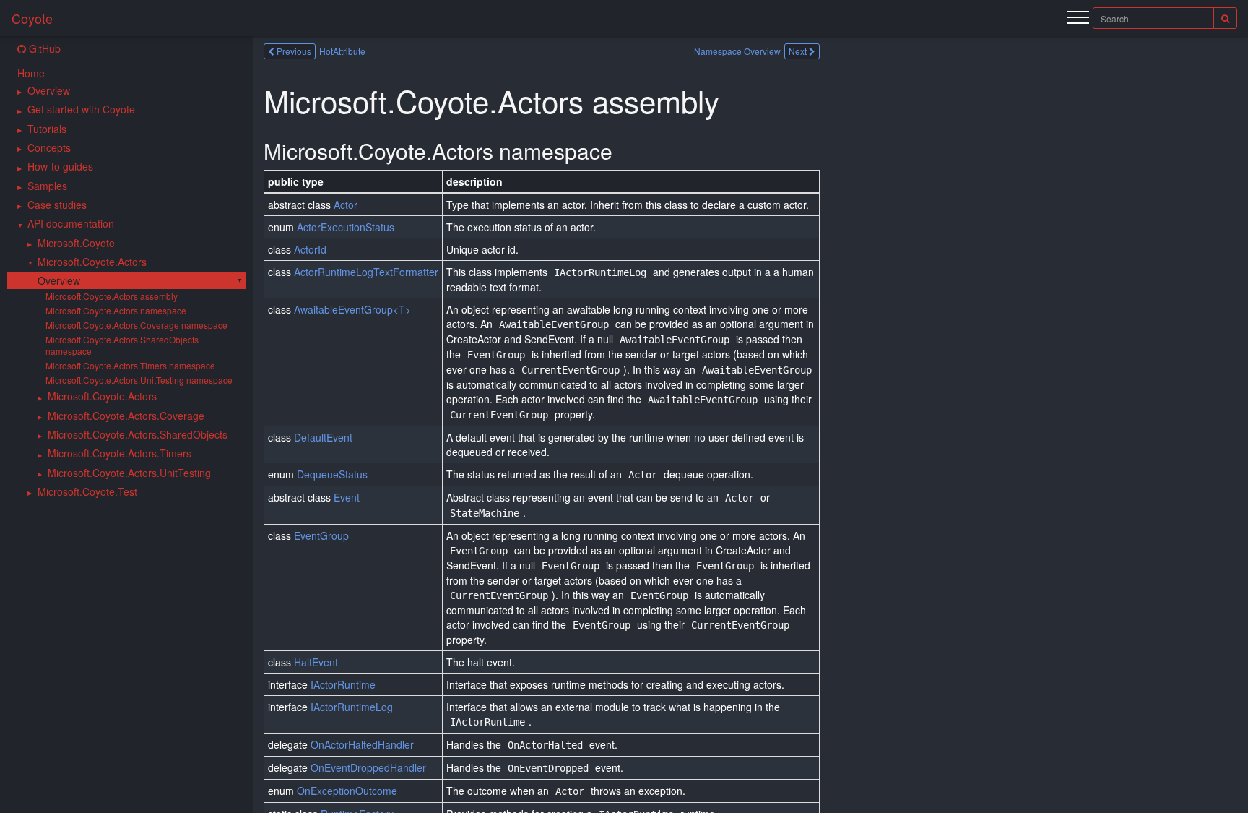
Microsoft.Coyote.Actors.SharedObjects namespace (122, 345)
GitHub (43, 48)
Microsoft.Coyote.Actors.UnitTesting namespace (139, 380)
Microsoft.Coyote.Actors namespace (116, 310)
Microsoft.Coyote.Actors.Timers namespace (130, 365)
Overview (59, 280)
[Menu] (1078, 19)
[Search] (1225, 18)
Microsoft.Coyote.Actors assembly (112, 296)
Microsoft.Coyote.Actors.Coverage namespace (137, 325)
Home (31, 73)
